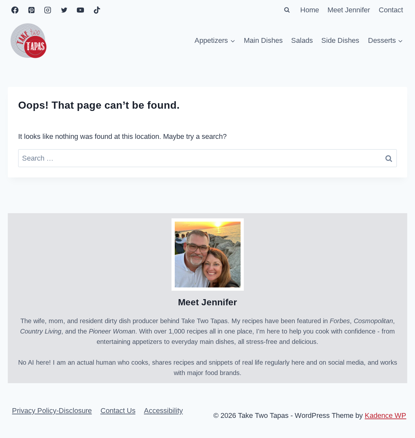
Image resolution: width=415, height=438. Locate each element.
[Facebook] (15, 10)
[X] (64, 10)
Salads (302, 40)
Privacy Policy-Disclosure (52, 411)
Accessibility (163, 411)
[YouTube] (80, 10)
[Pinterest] (31, 10)
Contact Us (118, 411)
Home (309, 10)
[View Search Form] (287, 10)
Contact (391, 10)
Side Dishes (340, 40)
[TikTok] (97, 10)
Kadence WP (385, 415)
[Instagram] (48, 10)
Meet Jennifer (348, 10)
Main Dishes (263, 40)
